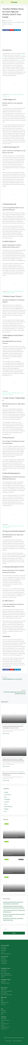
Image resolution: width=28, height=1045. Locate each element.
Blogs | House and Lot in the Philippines (12, 22)
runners (22, 55)
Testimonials (3, 950)
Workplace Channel (5, 1027)
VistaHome (3, 981)
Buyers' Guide (4, 970)
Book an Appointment (5, 973)
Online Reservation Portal (6, 975)
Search (14, 933)
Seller (2, 1014)
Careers (2, 952)
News (5, 797)
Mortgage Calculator (5, 983)
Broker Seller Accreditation (6, 991)
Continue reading (5, 733)
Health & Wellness (8, 806)
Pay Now (3, 976)
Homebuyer (3, 1010)
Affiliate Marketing (4, 1002)
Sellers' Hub (3, 989)
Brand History (4, 947)
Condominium (4, 963)
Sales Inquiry (3, 1018)
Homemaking (7, 799)
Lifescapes (3, 958)
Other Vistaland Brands (6, 953)
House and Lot (4, 961)
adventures (19, 60)
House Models (4, 960)
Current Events (7, 794)
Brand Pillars (3, 948)
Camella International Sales (6, 994)
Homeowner (3, 1012)
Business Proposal (5, 1023)
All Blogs (6, 792)
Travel (5, 804)
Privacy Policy (9, 1040)
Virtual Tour (3, 971)
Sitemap (2, 1025)
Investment (6, 801)
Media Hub (3, 1004)
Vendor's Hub (4, 1028)
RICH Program (4, 992)
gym (3, 56)
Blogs (2, 1000)
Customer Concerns (5, 1020)
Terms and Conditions (17, 1040)
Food (5, 811)
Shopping (10, 24)
